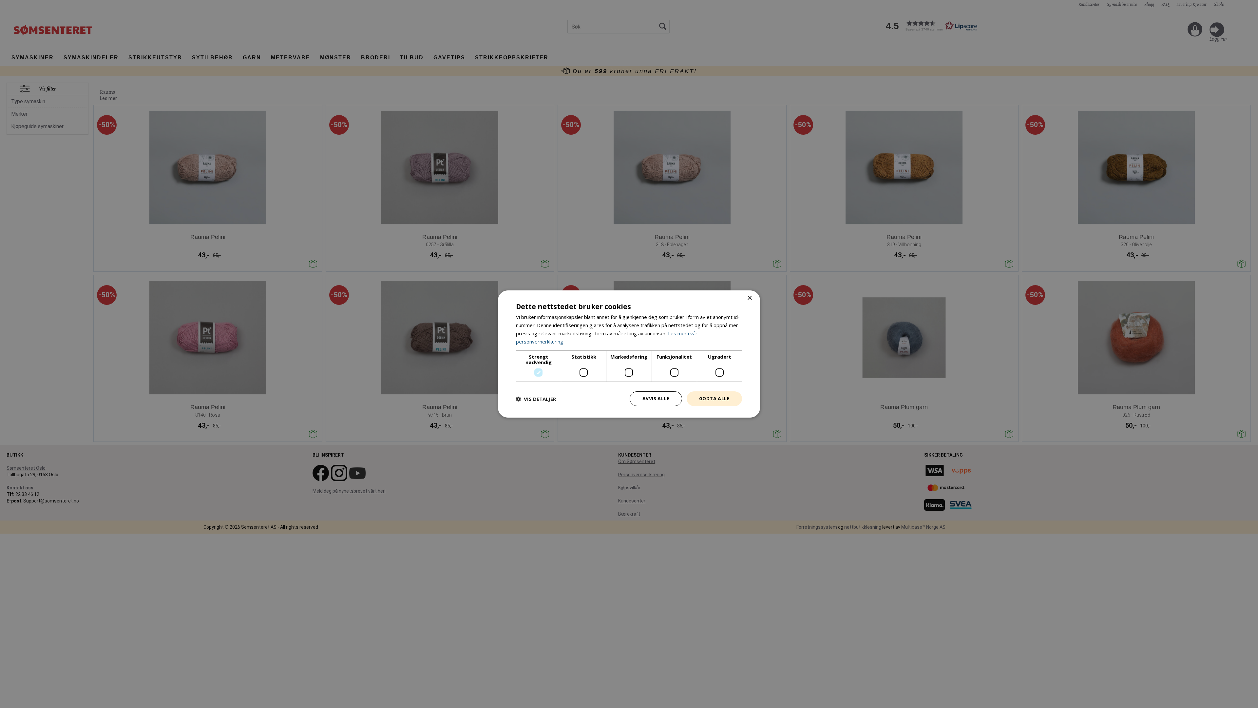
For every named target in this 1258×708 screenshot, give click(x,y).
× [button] (749, 298)
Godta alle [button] (714, 398)
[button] (536, 399)
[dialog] (629, 354)
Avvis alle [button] (655, 398)
